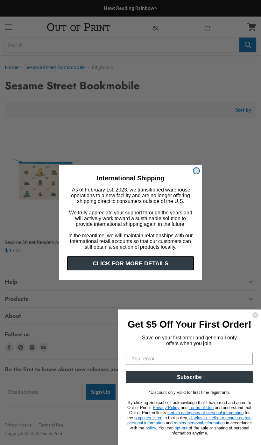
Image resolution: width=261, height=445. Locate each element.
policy (150, 428)
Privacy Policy (166, 407)
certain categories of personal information (205, 412)
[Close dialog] (196, 171)
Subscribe (189, 377)
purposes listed (148, 417)
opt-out (181, 428)
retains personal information (199, 423)
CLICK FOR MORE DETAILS (130, 263)
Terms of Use (201, 407)
